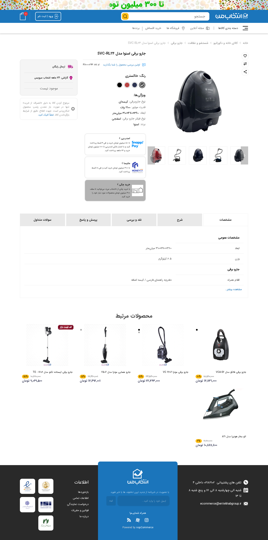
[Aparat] (137, 520)
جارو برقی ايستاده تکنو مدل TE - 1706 (52, 372)
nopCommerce (144, 528)
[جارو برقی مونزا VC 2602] (163, 345)
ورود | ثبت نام (46, 16)
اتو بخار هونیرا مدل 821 (234, 436)
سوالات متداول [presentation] (42, 220)
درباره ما (84, 516)
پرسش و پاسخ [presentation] (88, 220)
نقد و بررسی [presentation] (134, 220)
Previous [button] (244, 155)
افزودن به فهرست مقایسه (245, 64)
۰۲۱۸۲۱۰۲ (209, 482)
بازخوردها (83, 492)
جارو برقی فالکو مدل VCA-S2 (231, 372)
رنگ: (135, 75)
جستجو (125, 16)
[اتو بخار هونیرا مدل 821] (220, 409)
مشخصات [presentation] (226, 220)
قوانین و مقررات (80, 510)
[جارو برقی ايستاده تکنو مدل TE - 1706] (47, 345)
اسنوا (136, 124)
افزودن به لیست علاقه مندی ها (245, 56)
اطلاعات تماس (81, 498)
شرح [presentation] (180, 220)
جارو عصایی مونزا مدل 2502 (115, 372)
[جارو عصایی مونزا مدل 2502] (105, 345)
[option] (239, 155)
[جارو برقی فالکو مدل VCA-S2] (220, 345)
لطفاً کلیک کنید (46, 115)
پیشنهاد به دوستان (245, 72)
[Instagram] (146, 520)
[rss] (129, 520)
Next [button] (151, 155)
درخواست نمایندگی (78, 504)
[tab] (225, 220)
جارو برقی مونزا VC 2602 (175, 372)
